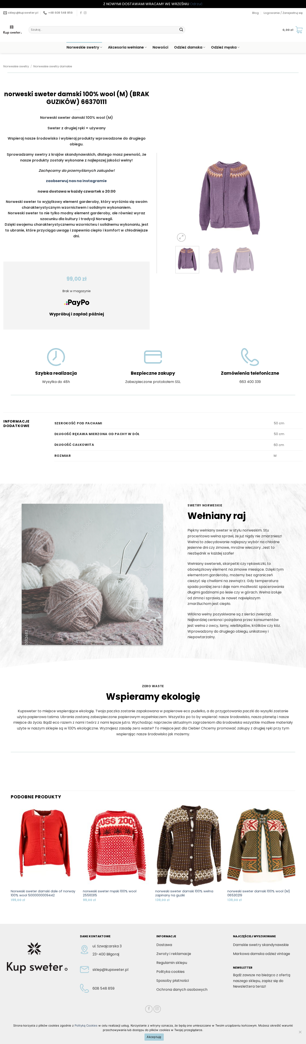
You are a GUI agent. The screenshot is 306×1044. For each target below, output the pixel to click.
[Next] (276, 198)
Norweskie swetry (83, 47)
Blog (255, 13)
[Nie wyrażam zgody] (300, 1033)
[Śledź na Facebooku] (81, 13)
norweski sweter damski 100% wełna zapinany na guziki (184, 893)
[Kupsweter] (12, 29)
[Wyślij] (181, 30)
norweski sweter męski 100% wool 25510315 (109, 893)
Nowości (160, 47)
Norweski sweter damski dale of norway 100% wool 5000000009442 (43, 893)
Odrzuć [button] (196, 3)
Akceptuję (154, 1037)
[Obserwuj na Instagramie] (85, 13)
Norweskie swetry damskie (52, 66)
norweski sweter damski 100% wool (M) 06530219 (258, 893)
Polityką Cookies (86, 1025)
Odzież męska (224, 47)
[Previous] (183, 198)
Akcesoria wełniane (126, 47)
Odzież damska (188, 47)
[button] (283, 13)
